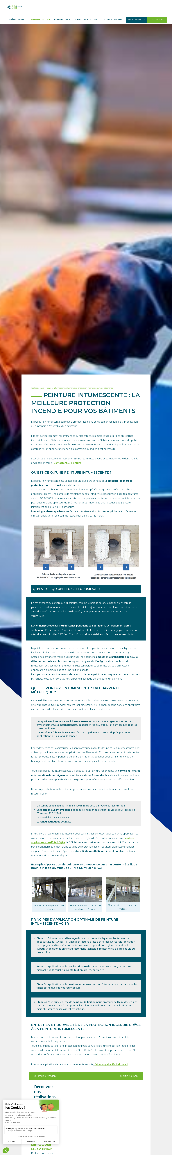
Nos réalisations (112, 19)
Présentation (16, 19)
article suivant (130, 1075)
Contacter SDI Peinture (67, 462)
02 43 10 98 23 (157, 20)
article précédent (46, 1075)
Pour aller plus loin (85, 19)
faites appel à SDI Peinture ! (111, 1064)
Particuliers (61, 19)
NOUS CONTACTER (136, 20)
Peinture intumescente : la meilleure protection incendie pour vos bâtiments (79, 388)
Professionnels (39, 19)
